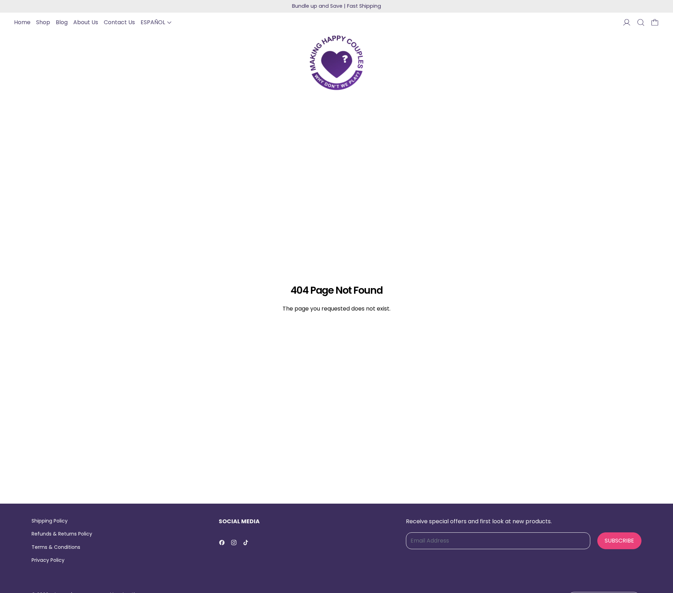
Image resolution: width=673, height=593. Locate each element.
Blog (62, 22)
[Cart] (655, 22)
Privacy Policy (48, 560)
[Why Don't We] (336, 62)
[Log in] (627, 22)
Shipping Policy (50, 520)
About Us (85, 22)
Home (22, 22)
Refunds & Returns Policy (62, 533)
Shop (43, 22)
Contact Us (119, 22)
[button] (641, 22)
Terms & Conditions (56, 547)
